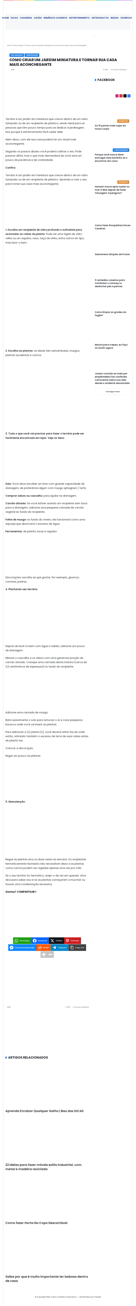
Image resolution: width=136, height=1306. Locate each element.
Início (9, 45)
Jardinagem (32, 55)
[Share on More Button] (44, 954)
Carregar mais (113, 391)
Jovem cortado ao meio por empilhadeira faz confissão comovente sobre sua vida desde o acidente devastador (112, 378)
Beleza (115, 17)
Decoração (18, 45)
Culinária (26, 17)
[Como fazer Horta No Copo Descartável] (47, 1197)
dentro (68, 175)
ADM (12, 69)
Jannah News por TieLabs (90, 1297)
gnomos (73, 577)
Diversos (126, 17)
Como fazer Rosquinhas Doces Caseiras (113, 227)
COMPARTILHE (26, 892)
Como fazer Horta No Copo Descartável (36, 1223)
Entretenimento (79, 17)
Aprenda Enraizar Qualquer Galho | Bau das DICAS (44, 1111)
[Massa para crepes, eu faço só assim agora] (113, 331)
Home (5, 17)
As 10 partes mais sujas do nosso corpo (110, 127)
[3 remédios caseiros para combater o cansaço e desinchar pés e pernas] (113, 268)
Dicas (14, 17)
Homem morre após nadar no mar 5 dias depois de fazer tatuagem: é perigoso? (112, 190)
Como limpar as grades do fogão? (110, 314)
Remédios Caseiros (55, 17)
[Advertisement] (47, 97)
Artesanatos (100, 17)
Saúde (38, 17)
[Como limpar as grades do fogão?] (113, 300)
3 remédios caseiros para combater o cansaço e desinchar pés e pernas (110, 283)
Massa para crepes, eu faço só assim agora (111, 346)
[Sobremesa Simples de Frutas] (113, 243)
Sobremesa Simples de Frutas (112, 254)
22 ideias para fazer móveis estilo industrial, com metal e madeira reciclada (43, 1167)
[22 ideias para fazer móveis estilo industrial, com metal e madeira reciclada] (47, 1139)
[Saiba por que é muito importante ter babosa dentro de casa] (47, 1251)
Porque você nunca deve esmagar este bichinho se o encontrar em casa (111, 158)
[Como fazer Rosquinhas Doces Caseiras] (113, 214)
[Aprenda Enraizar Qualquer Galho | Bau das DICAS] (47, 1085)
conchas (10, 581)
